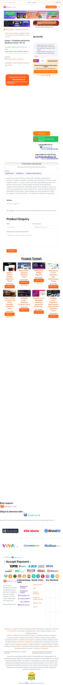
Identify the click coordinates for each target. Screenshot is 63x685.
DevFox (10, 65)
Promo (35, 607)
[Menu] (59, 7)
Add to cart (41, 133)
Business (22, 33)
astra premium (16, 646)
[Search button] (42, 2)
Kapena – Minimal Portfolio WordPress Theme (9, 277)
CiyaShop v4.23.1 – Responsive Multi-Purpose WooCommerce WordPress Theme (53, 304)
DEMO (36, 56)
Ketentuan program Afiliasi (38, 598)
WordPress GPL (31, 631)
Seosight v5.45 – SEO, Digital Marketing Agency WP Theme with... (39, 302)
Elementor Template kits (25, 642)
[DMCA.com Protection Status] (31, 676)
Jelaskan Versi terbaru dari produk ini (17, 231)
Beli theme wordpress (11, 629)
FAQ (34, 588)
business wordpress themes (49, 646)
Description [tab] (9, 173)
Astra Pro (14, 631)
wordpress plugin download (15, 637)
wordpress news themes (26, 640)
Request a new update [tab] (33, 173)
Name (8, 224)
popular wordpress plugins (18, 644)
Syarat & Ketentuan (36, 593)
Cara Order (44, 75)
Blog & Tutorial (37, 584)
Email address (36, 224)
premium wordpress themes (15, 635)
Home (6, 33)
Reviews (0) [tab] (19, 173)
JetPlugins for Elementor (40, 648)
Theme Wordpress (14, 33)
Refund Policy (37, 603)
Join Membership (51, 7)
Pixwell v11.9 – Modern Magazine (39, 273)
